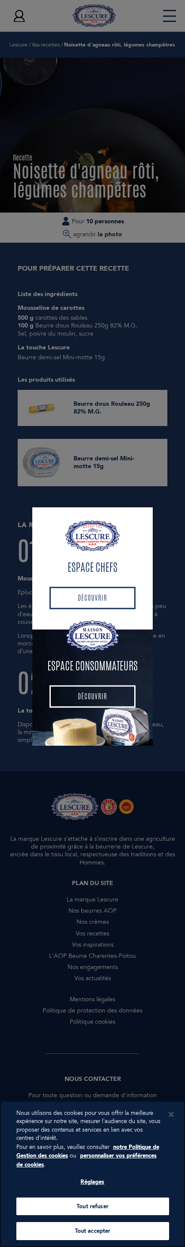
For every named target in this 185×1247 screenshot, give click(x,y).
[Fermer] (171, 1114)
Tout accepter (93, 1231)
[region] (92, 1174)
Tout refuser (92, 1206)
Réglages (92, 1182)
